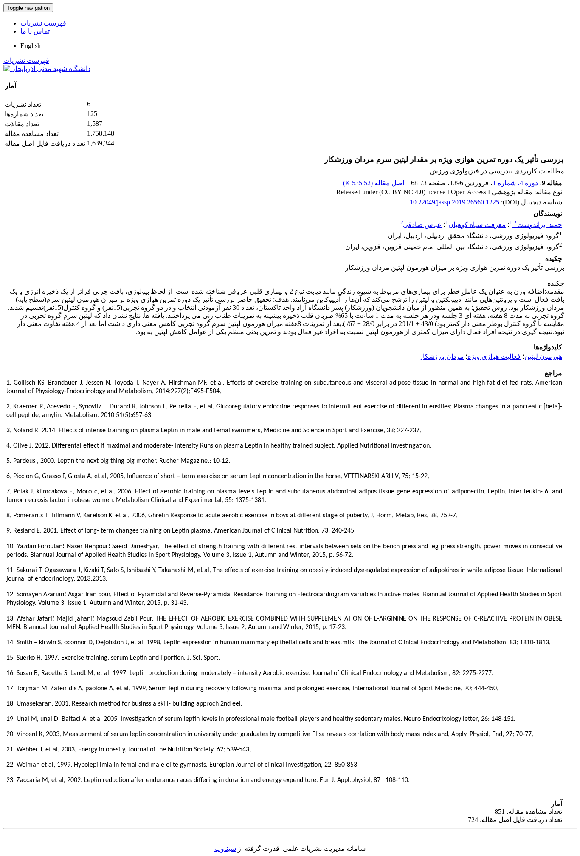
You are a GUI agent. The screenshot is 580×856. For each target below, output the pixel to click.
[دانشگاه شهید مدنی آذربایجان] (46, 68)
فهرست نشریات (43, 23)
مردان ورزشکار (442, 356)
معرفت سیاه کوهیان (477, 224)
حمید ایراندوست (538, 224)
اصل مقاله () (374, 183)
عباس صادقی (422, 224)
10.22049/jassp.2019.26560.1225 (454, 202)
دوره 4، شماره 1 (515, 183)
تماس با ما (35, 31)
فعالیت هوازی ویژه (494, 356)
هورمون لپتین (543, 356)
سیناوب (225, 848)
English (30, 45)
